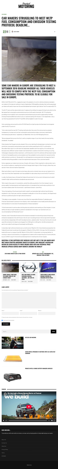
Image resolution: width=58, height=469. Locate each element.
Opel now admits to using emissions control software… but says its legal (28, 277)
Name (3, 310)
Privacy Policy (5, 449)
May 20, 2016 (24, 281)
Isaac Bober (16, 31)
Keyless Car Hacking (30, 337)
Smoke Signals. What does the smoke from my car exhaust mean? (10, 276)
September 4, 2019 (6, 279)
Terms (3, 452)
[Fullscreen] (54, 420)
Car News (4, 14)
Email (21, 310)
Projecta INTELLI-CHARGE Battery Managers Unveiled (38, 368)
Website (39, 310)
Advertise (4, 446)
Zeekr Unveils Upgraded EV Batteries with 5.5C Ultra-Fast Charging (40, 352)
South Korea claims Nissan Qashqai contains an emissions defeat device (47, 276)
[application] (29, 406)
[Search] (55, 5)
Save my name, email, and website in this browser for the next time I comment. (17, 317)
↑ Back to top (29, 464)
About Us (4, 439)
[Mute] (52, 420)
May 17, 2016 (42, 279)
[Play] (3, 420)
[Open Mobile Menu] (52, 5)
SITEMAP (4, 456)
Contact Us (4, 443)
